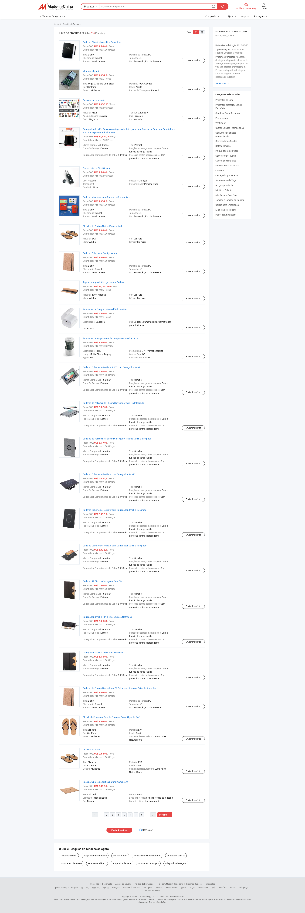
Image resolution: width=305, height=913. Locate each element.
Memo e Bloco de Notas (227, 165)
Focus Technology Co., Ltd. (147, 896)
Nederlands (203, 887)
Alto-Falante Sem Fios (226, 195)
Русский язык (171, 887)
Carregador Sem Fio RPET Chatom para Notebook (107, 616)
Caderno (219, 170)
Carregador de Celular (226, 140)
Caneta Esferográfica (225, 160)
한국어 (183, 887)
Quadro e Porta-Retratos (227, 113)
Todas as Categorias (52, 16)
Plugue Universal (69, 855)
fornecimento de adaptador (147, 855)
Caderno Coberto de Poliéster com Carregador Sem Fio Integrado (114, 509)
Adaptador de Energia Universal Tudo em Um (104, 309)
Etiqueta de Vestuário (226, 209)
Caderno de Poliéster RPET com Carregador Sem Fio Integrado (113, 402)
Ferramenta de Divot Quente (96, 168)
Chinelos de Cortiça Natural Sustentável (102, 226)
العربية (192, 887)
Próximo (164, 814)
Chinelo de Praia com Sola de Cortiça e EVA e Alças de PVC (111, 717)
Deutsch (136, 887)
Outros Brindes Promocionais (229, 127)
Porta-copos (221, 117)
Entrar (264, 8)
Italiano (159, 887)
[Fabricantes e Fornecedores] (55, 6)
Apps (243, 16)
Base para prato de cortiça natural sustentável (105, 781)
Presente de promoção (94, 100)
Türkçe (232, 887)
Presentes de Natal (224, 99)
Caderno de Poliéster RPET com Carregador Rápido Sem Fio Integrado (117, 438)
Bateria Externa (223, 145)
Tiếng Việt (243, 887)
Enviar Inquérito (193, 60)
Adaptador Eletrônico (71, 863)
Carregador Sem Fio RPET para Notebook (103, 652)
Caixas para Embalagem (227, 204)
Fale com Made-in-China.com (170, 884)
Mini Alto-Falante (223, 190)
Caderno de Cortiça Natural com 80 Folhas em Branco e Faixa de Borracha (119, 688)
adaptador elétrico (97, 863)
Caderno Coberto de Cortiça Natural (100, 253)
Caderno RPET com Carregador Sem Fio (102, 581)
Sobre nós (94, 884)
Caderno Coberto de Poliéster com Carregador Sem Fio (109, 474)
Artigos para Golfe (224, 185)
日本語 (106, 887)
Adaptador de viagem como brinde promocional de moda (111, 338)
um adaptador (120, 855)
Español (126, 887)
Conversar (147, 829)
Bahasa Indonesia (152, 890)
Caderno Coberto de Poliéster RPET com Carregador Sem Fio (112, 367)
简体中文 (85, 887)
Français (115, 887)
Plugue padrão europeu (226, 150)
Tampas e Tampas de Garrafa (229, 199)
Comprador (211, 16)
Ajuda (231, 16)
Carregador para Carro (226, 175)
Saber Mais (222, 83)
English (74, 887)
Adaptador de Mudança (95, 855)
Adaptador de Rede (121, 863)
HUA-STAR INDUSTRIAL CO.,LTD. (231, 31)
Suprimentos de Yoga (225, 180)
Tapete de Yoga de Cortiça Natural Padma (103, 282)
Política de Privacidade (144, 884)
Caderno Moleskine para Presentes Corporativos (106, 197)
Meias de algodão (91, 71)
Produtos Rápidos (194, 884)
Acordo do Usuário (123, 884)
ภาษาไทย (222, 887)
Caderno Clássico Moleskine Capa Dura (102, 42)
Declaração (107, 884)
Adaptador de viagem (148, 863)
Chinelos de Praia (91, 749)
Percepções (210, 884)
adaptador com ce (176, 855)
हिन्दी (213, 887)
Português (147, 887)
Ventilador (220, 122)
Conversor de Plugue (225, 155)
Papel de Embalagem (225, 214)
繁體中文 (96, 887)
